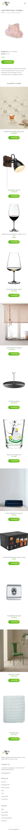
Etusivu (3, 12)
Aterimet (3, 782)
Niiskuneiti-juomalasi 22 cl (14, 455)
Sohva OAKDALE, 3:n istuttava (14, 513)
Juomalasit (14, 51)
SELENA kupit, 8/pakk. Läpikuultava (14, 131)
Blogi (2, 809)
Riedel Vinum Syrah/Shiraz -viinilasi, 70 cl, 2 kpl (14, 235)
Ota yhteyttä (4, 812)
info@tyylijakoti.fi (5, 773)
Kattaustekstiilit (5, 784)
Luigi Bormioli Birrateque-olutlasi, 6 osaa (14, 557)
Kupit (2, 790)
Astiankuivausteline (14, 401)
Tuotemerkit (4, 799)
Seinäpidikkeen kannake (14, 616)
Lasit (9, 51)
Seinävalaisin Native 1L (14, 190)
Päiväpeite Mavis (14, 733)
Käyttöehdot (4, 815)
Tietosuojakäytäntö (6, 818)
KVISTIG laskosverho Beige (14, 348)
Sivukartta (4, 820)
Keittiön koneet (5, 787)
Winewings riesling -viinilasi (14, 289)
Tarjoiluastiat (4, 796)
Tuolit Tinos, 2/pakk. (14, 674)
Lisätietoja (7, 62)
